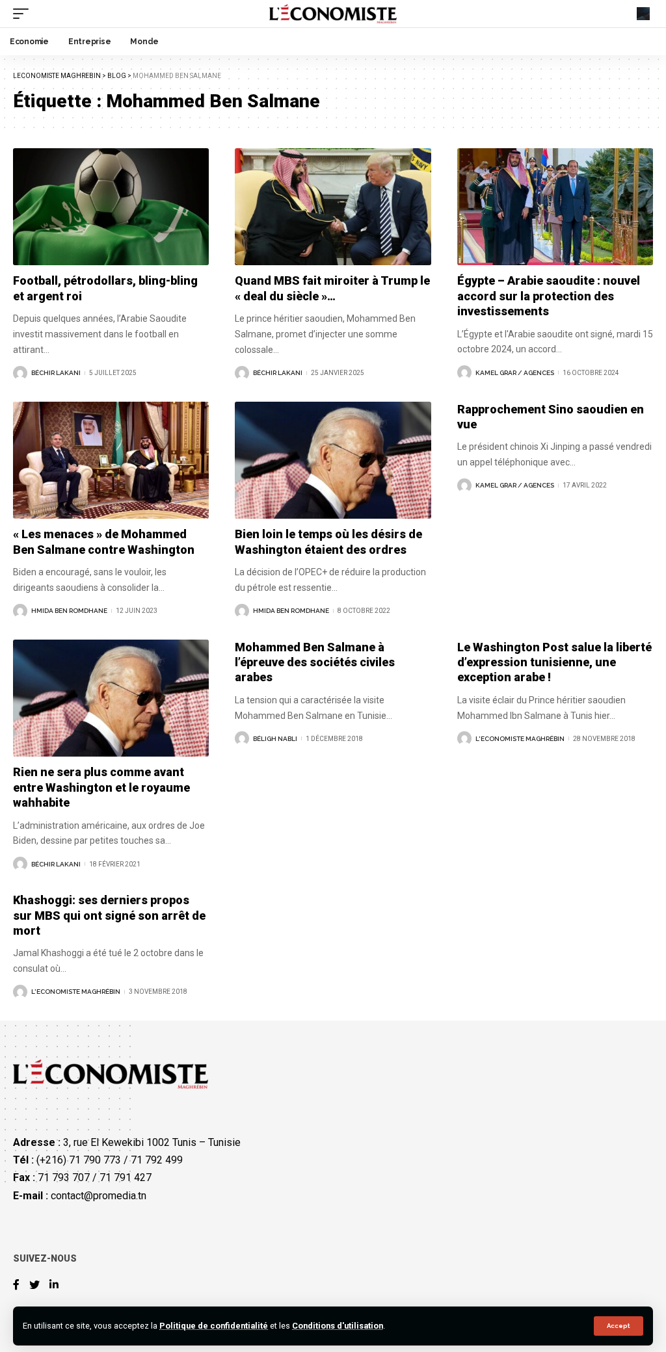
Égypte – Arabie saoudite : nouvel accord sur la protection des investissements (548, 296)
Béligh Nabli (275, 738)
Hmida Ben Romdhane (69, 610)
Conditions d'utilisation (337, 1326)
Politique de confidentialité (213, 1326)
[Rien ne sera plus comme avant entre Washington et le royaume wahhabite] (111, 698)
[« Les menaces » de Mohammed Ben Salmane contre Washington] (111, 460)
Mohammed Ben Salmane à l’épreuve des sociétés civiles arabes (315, 662)
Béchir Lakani (56, 372)
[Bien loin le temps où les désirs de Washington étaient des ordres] (333, 460)
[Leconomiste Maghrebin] (333, 13)
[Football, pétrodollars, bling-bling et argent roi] (111, 207)
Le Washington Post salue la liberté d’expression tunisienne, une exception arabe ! (554, 662)
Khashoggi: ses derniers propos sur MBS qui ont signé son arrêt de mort (109, 915)
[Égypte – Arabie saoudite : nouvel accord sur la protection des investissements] (555, 207)
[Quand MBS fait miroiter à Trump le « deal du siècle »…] (333, 207)
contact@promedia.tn (98, 1196)
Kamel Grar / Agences (514, 372)
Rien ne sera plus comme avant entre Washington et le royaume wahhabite (101, 787)
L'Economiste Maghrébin (520, 738)
